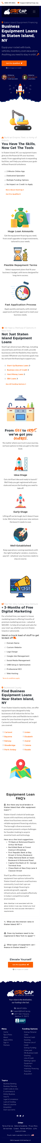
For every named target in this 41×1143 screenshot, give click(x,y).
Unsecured (28, 1050)
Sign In (6, 1042)
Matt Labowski (32, 77)
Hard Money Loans (15, 374)
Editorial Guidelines (20, 1126)
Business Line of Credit (17, 370)
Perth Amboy (10, 750)
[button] (20, 807)
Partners (6, 1045)
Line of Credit (29, 1058)
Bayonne (8, 737)
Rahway (7, 741)
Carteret (8, 732)
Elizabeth (28, 737)
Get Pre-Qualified (13, 63)
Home (5, 1032)
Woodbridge (9, 745)
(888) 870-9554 (9, 3)
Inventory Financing (31, 1069)
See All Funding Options (15, 384)
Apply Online (8, 1040)
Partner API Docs (26, 1128)
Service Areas (7, 1128)
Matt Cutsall (11, 77)
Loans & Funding (9, 1102)
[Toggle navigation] (34, 11)
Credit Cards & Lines (10, 1089)
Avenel (27, 741)
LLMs (35, 1128)
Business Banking (9, 1084)
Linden (27, 732)
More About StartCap (14, 190)
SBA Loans (11, 379)
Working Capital (30, 1061)
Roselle (27, 750)
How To (6, 1097)
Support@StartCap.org (29, 3)
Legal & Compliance (10, 1099)
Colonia (27, 745)
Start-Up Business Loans (18, 366)
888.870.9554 (22, 1008)
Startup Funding (30, 1048)
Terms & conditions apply (11, 678)
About (5, 1037)
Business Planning (10, 1086)
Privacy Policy (33, 1126)
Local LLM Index (20, 1131)
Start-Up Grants (9, 1110)
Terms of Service (7, 1126)
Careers (16, 1128)
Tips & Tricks (7, 1035)
